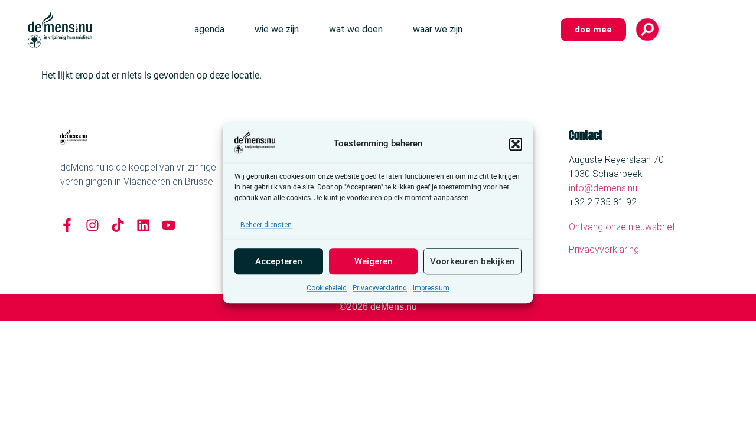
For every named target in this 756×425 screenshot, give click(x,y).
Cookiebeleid (327, 289)
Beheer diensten (266, 225)
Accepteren (278, 261)
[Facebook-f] (67, 225)
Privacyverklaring (380, 289)
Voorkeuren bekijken (472, 261)
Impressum (431, 289)
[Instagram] (92, 225)
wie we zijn (277, 29)
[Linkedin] (143, 225)
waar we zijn (437, 29)
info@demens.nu (603, 188)
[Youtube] (168, 225)
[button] (516, 144)
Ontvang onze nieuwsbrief (622, 227)
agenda (209, 29)
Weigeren (373, 261)
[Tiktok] (118, 225)
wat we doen (356, 29)
